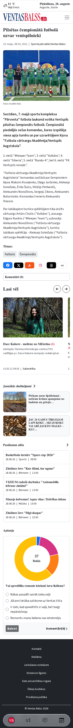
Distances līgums (36, 673)
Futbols (10, 254)
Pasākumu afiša (13, 445)
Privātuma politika (36, 697)
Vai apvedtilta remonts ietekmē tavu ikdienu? (35, 585)
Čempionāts (28, 254)
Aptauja (8, 530)
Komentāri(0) (55, 628)
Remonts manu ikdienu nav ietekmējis (35, 618)
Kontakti (36, 649)
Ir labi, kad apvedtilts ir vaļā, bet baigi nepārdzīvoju (35, 609)
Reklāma (36, 657)
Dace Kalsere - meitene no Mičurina (29, 344)
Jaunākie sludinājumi (17, 386)
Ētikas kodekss (36, 689)
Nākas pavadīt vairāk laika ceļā (30, 594)
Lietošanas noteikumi (36, 665)
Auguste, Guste (49, 7)
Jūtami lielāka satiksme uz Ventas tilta (36, 601)
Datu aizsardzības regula (36, 681)
